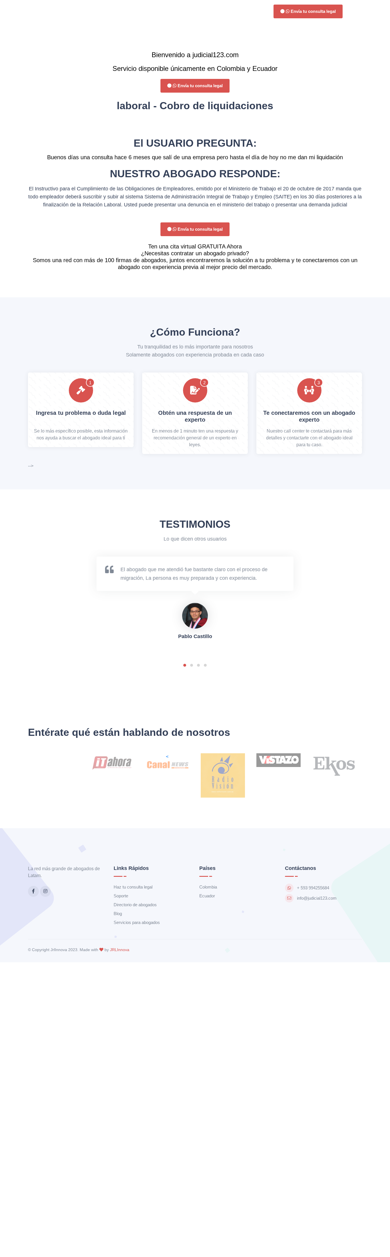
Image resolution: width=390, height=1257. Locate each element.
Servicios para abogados (137, 922)
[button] (184, 665)
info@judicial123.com (317, 898)
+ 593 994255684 (313, 887)
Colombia (208, 887)
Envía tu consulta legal (313, 11)
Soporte (121, 895)
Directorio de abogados (135, 904)
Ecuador (207, 895)
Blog (118, 913)
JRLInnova (119, 949)
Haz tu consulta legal (133, 887)
